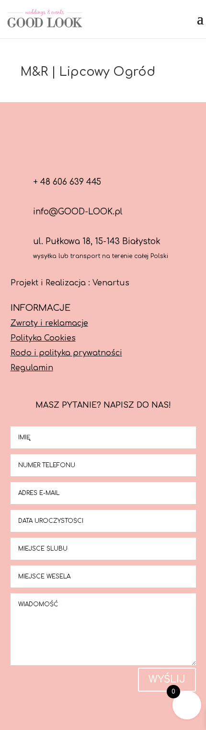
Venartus (110, 283)
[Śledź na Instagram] (103, 150)
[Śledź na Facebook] (80, 150)
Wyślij (167, 679)
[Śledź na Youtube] (126, 150)
